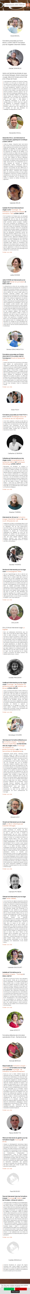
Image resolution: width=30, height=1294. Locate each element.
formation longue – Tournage (12, 974)
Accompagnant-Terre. (14, 571)
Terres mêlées (11, 898)
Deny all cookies (21, 1289)
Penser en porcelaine (17, 282)
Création (19, 1198)
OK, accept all (9, 1289)
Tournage (18, 1140)
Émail (4, 1141)
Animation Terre (8, 213)
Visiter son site (7, 252)
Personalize (15, 1291)
